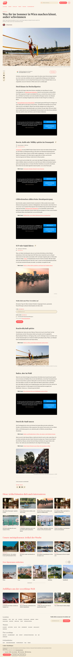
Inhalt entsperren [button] (50, 121)
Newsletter (64, 2)
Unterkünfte (24, 627)
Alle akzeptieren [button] (7, 654)
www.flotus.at (20, 250)
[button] (4, 80)
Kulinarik (5, 627)
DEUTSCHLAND (26, 619)
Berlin (37, 619)
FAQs (25, 642)
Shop (4, 642)
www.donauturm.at (21, 146)
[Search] (41, 3)
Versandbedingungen (10, 642)
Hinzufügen (53, 71)
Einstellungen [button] (22, 654)
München (32, 619)
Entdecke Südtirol (28, 621)
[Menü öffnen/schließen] (69, 3)
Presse (29, 642)
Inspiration (5, 11)
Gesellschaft (36, 627)
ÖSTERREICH (5, 619)
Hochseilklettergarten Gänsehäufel (25, 102)
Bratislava (17, 621)
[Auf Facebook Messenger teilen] (4, 75)
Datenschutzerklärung (26, 318)
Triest (21, 621)
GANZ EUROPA (5, 621)
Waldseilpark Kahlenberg (31, 92)
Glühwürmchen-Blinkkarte (31, 208)
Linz (16, 619)
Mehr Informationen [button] (29, 127)
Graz (13, 619)
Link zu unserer (23, 318)
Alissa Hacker (9, 24)
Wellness (30, 627)
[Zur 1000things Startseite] (5, 3)
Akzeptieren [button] (15, 654)
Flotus (25, 258)
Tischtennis (19, 149)
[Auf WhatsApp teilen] (4, 73)
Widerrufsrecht (19, 642)
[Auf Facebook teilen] (4, 78)
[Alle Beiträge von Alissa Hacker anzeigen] (4, 25)
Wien (10, 619)
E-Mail (20, 309)
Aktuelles (22, 604)
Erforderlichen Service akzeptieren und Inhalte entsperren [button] (49, 126)
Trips (19, 627)
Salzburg (20, 619)
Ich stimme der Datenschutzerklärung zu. (25, 316)
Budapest (11, 621)
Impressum (5, 636)
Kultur (15, 627)
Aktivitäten (10, 627)
